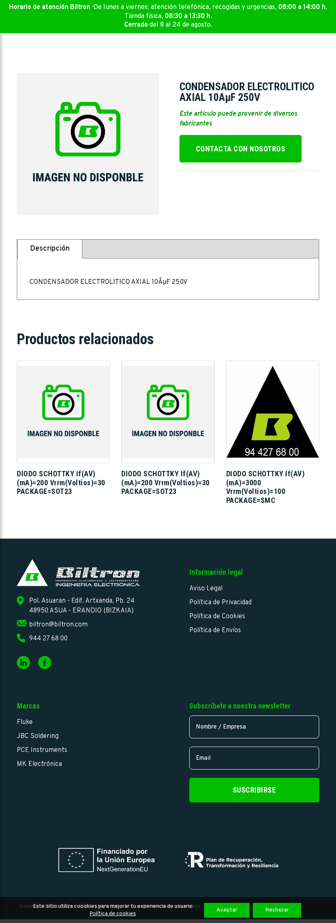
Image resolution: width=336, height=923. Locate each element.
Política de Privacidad (220, 603)
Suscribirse (254, 790)
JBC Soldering (38, 736)
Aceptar (226, 910)
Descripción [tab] (50, 249)
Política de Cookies (217, 616)
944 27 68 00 (48, 639)
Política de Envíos (215, 630)
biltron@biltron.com (58, 625)
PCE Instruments (42, 750)
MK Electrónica (39, 764)
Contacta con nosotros (241, 148)
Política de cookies (113, 914)
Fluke (25, 722)
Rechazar (277, 910)
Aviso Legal (205, 589)
